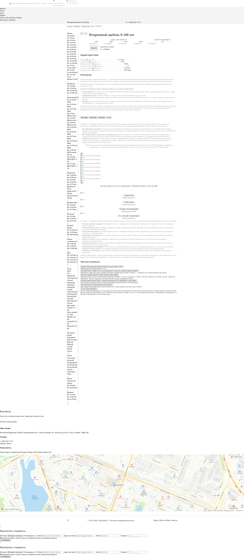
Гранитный (71, 36)
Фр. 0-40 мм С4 (72, 257)
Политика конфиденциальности (122, 520)
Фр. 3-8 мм (70, 38)
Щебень (3, 8)
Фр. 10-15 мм (71, 45)
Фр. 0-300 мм (71, 244)
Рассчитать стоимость (8, 20)
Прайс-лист (37, 3)
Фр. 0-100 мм (71, 175)
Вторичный (85, 26)
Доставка (84, 117)
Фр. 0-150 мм (71, 177)
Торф (69, 374)
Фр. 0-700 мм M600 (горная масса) (72, 152)
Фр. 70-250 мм (72, 63)
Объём (40, 536)
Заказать (94, 48)
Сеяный (70, 280)
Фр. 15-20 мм (71, 49)
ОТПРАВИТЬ (5, 540)
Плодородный (72, 362)
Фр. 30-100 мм (72, 388)
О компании (30, 3)
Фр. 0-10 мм (71, 394)
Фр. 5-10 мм (71, 40)
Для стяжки (71, 305)
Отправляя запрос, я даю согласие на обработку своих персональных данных (29, 538)
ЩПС (69, 253)
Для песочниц (72, 340)
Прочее (2, 15)
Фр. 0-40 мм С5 (72, 260)
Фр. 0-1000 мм (72, 248)
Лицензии (93, 117)
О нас (109, 117)
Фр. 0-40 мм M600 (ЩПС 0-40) (72, 159)
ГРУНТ (69, 356)
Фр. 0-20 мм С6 (72, 255)
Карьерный (71, 276)
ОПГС (69, 271)
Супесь (69, 351)
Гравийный (71, 84)
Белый (69, 335)
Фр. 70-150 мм (72, 61)
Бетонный (70, 214)
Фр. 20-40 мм (71, 52)
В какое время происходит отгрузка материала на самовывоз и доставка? (108, 281)
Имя (97, 536)
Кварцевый (71, 337)
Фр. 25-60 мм (71, 56)
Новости (44, 3)
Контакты (50, 3)
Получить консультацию (8, 422)
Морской (70, 342)
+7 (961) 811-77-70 (72, 1)
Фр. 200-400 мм (72, 234)
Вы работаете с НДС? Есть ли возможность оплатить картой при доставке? (109, 271)
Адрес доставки (69, 536)
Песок (2, 11)
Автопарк (101, 117)
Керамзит (70, 392)
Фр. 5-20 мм (71, 42)
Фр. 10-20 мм (71, 47)
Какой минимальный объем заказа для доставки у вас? (102, 267)
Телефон (124, 536)
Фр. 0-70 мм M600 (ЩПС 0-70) (72, 166)
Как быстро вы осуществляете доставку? (96, 285)
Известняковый (72, 97)
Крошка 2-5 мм (72, 79)
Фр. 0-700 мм (71, 246)
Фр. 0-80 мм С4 (72, 262)
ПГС (68, 273)
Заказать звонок (5, 443)
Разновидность (29, 536)
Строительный (72, 278)
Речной (69, 349)
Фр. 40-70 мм (71, 58)
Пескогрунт (71, 333)
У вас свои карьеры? (89, 289)
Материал (3, 536)
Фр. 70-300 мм (72, 93)
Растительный (72, 365)
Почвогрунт (71, 372)
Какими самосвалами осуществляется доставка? (99, 275)
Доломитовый (72, 202)
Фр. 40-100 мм (72, 90)
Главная (70, 26)
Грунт (2, 13)
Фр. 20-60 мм (71, 54)
